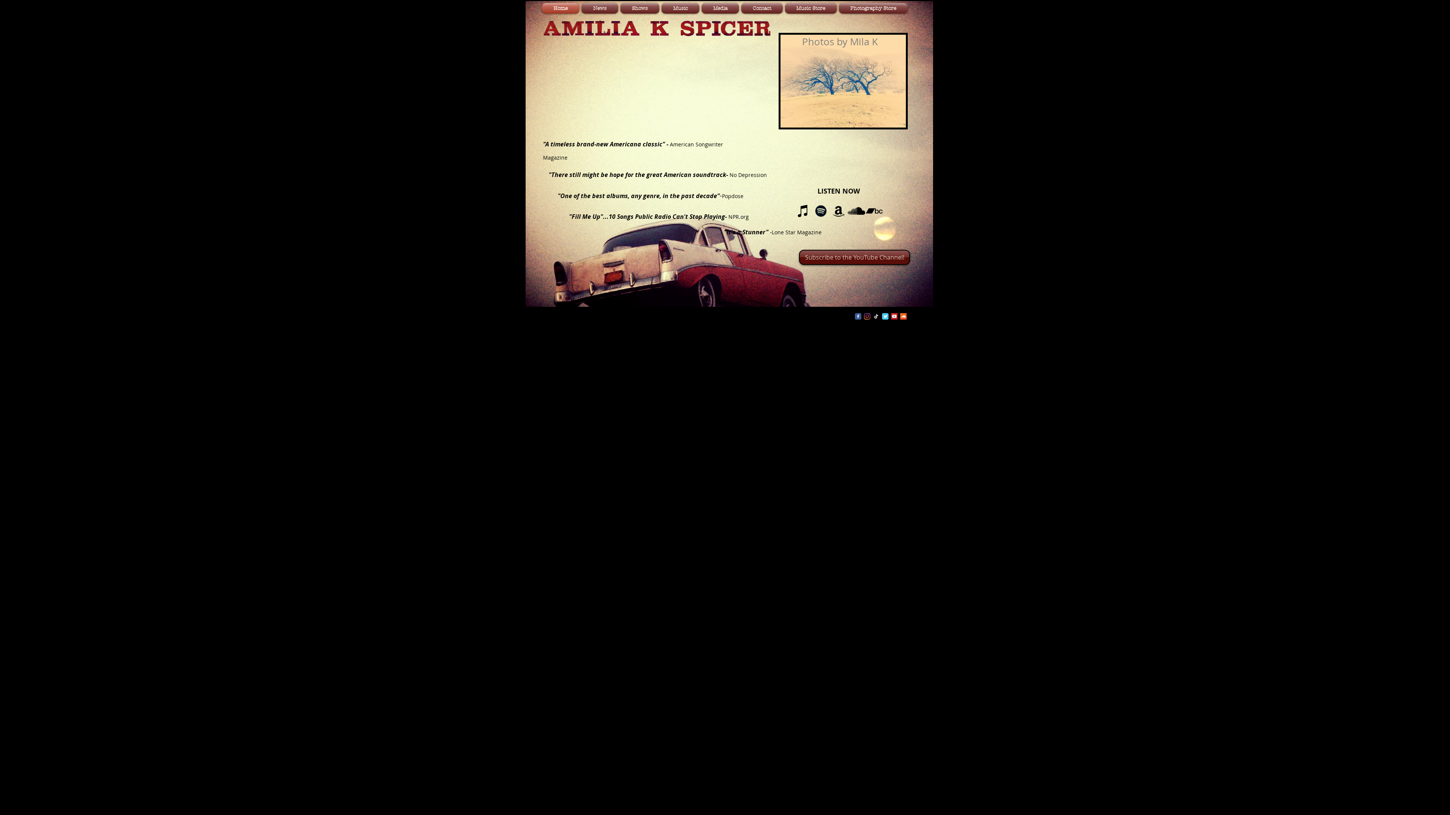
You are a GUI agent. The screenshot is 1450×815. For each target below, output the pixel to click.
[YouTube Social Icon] (894, 316)
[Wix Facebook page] (858, 316)
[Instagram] (867, 316)
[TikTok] (876, 316)
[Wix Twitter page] (885, 316)
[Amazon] (838, 211)
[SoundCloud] (856, 211)
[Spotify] (821, 211)
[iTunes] (803, 211)
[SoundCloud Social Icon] (903, 316)
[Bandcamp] (874, 211)
